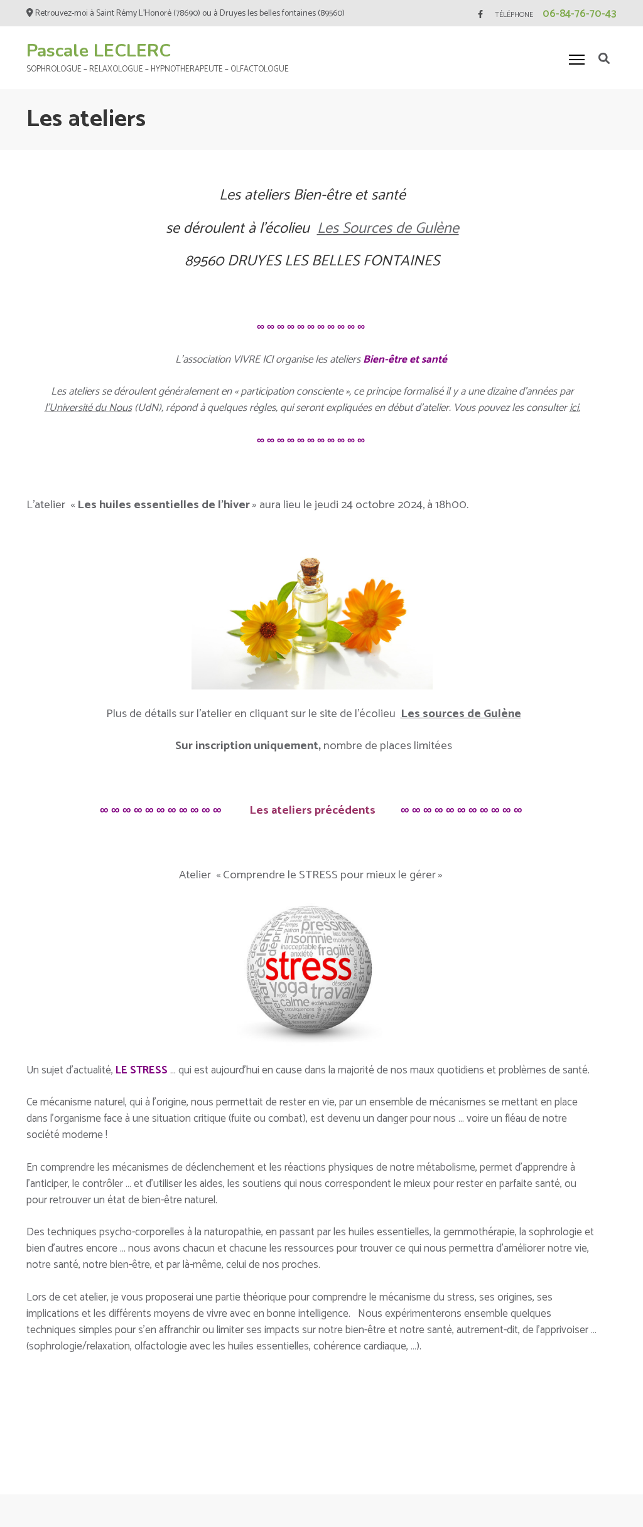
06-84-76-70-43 (580, 14)
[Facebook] (480, 14)
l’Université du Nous (88, 408)
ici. (575, 408)
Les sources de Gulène (461, 713)
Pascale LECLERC (98, 51)
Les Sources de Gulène (388, 228)
